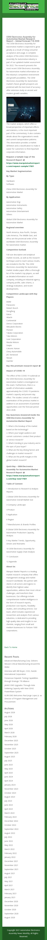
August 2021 (9, 873)
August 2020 (9, 917)
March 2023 (9, 813)
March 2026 (9, 732)
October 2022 (10, 825)
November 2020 (11, 905)
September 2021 (11, 869)
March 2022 (9, 849)
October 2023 (10, 793)
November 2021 (11, 865)
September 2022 (11, 829)
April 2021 (8, 885)
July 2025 (8, 760)
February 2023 (10, 817)
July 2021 (8, 877)
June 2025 (8, 764)
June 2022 (8, 841)
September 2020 (11, 913)
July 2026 (8, 716)
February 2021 (10, 893)
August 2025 (9, 756)
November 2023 (11, 789)
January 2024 (9, 785)
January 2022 (9, 857)
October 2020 (10, 909)
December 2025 (11, 740)
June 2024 (8, 776)
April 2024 (8, 780)
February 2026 (10, 736)
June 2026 (8, 720)
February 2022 (10, 853)
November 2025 (11, 744)
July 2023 (8, 801)
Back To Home (10, 647)
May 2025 (8, 768)
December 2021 (11, 861)
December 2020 (11, 901)
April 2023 (8, 809)
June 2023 (8, 805)
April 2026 (8, 728)
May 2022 (8, 845)
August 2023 (9, 797)
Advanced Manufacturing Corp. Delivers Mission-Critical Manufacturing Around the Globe (22, 663)
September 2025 (11, 752)
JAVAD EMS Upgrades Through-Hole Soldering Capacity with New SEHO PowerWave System (19, 688)
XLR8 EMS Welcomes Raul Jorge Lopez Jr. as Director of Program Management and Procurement (23, 698)
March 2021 (9, 889)
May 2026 (8, 724)
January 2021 (9, 897)
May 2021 (8, 881)
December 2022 (11, 821)
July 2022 (8, 837)
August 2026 (9, 712)
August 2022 (9, 833)
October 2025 (10, 748)
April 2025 (8, 773)
